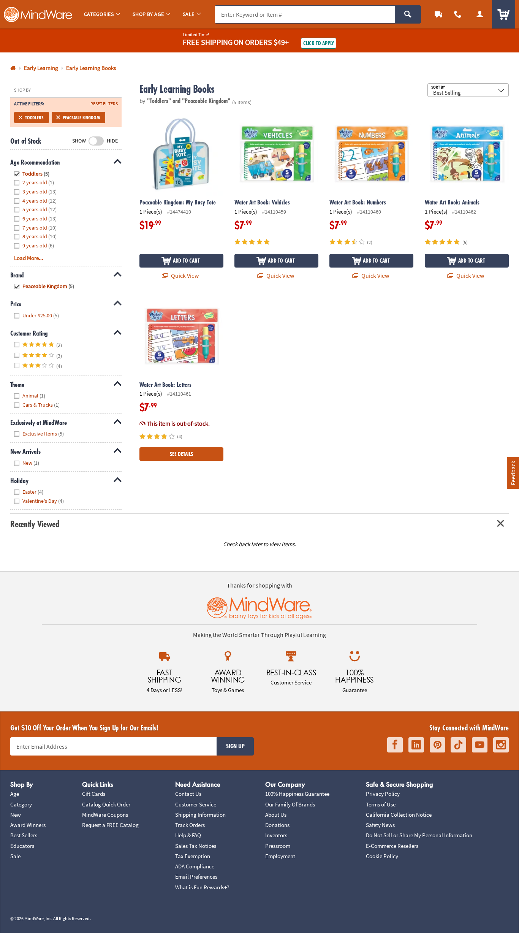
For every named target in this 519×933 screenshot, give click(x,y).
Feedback (512, 472)
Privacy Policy (383, 793)
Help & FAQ (188, 835)
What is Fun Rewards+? (202, 887)
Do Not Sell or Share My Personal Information (419, 835)
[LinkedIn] (416, 744)
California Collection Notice (399, 814)
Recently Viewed (34, 524)
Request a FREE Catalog (110, 824)
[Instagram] (501, 744)
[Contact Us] (458, 14)
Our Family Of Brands (290, 804)
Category (21, 804)
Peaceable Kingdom (81, 117)
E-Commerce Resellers (392, 845)
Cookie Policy (382, 856)
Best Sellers (23, 835)
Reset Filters (104, 103)
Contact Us (188, 793)
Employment (280, 856)
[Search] (408, 14)
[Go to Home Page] (13, 68)
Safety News (380, 824)
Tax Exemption (192, 856)
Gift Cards (93, 793)
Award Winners (28, 824)
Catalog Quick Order (106, 804)
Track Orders (190, 824)
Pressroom (277, 845)
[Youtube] (479, 744)
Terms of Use (381, 804)
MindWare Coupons (105, 814)
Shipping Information (200, 814)
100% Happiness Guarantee (297, 793)
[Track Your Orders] (438, 14)
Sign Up (235, 746)
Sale (15, 856)
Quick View (184, 275)
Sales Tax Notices (195, 845)
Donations (277, 824)
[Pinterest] (437, 744)
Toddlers (34, 117)
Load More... (28, 257)
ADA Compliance (194, 866)
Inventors (276, 835)
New (15, 814)
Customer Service (195, 804)
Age (14, 793)
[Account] (480, 14)
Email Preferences (196, 876)
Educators (22, 845)
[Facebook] (395, 744)
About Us (275, 814)
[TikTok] (458, 744)
